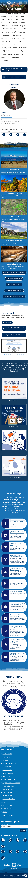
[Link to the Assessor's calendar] (10, 134)
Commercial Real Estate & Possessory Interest (17, 532)
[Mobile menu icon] (25, 3)
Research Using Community (14, 278)
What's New (8, 322)
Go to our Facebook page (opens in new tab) (3, 852)
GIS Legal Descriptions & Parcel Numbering (17, 603)
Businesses (6, 757)
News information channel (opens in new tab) (3, 841)
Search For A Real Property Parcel (13, 69)
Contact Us (6, 776)
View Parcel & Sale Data (14, 284)
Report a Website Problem (11, 783)
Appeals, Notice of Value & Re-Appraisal (17, 569)
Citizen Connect (8, 815)
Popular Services (8, 786)
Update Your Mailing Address (15, 77)
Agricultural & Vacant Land (16, 544)
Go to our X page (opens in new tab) (10, 852)
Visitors (5, 760)
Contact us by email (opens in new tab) (18, 841)
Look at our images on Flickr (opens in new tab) (3, 847)
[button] (20, 3)
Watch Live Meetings (9, 789)
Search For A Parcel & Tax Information (14, 272)
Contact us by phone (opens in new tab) (10, 841)
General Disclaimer (9, 780)
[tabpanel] (14, 332)
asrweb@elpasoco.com (6, 117)
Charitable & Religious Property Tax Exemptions (17, 641)
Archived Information (16, 591)
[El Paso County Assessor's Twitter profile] (17, 134)
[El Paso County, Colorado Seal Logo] (14, 868)
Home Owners (7, 754)
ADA (4, 802)
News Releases (7, 792)
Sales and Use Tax (9, 799)
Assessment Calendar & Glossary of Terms (17, 615)
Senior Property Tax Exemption (16, 627)
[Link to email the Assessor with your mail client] (4, 134)
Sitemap (5, 812)
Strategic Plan (7, 796)
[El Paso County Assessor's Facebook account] (24, 134)
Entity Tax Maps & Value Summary (17, 653)
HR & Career (7, 767)
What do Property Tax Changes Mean (13, 335)
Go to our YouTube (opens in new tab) (18, 852)
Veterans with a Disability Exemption (16, 555)
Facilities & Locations (10, 763)
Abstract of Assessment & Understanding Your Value (17, 521)
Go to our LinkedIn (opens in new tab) (3, 859)
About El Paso (7, 809)
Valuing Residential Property (14, 290)
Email (4, 824)
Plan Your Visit (7, 805)
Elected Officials (8, 773)
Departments (7, 770)
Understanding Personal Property (14, 296)
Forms (12, 580)
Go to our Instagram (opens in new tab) (25, 852)
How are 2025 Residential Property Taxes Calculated (14, 328)
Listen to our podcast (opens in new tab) (25, 841)
